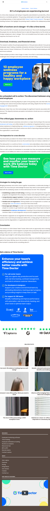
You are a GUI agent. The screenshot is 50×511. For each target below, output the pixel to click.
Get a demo (5, 460)
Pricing (4, 464)
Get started (5, 469)
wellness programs (28, 126)
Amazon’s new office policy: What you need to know (14, 393)
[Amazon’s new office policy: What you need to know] (14, 381)
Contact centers (7, 452)
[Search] (46, 2)
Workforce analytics (8, 444)
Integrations (5, 466)
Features (4, 462)
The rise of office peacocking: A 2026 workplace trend (14, 418)
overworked (26, 144)
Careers (4, 471)
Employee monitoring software (11, 437)
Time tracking (6, 439)
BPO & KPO (5, 448)
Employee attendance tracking (11, 442)
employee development (18, 210)
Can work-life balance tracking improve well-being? (14, 369)
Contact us (5, 473)
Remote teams (6, 450)
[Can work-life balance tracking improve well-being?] (14, 356)
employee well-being (6, 124)
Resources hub (6, 446)
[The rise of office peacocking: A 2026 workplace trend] (14, 406)
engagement (4, 106)
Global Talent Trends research (34, 19)
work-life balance (16, 203)
